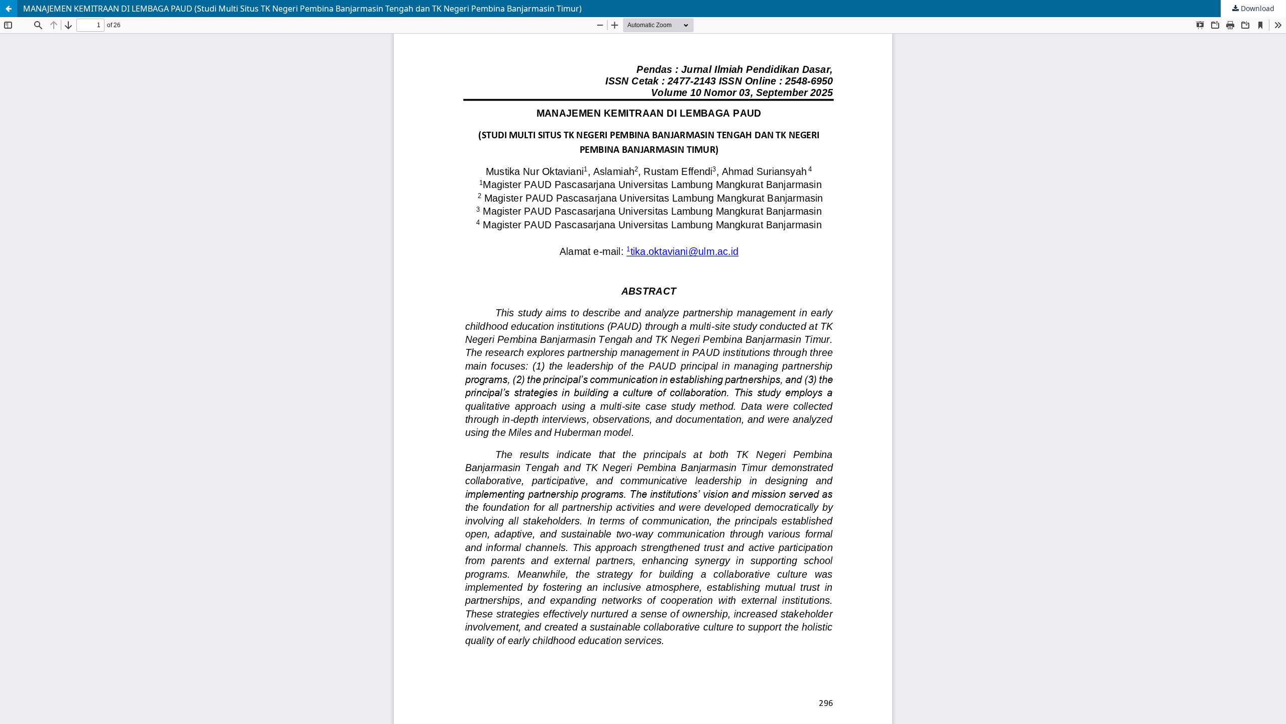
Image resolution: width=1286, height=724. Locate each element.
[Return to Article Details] (8, 8)
